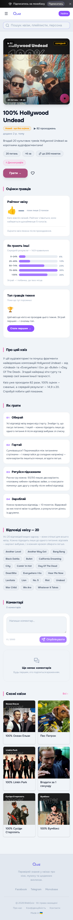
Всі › (65, 693)
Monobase (51, 889)
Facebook (21, 889)
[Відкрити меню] (6, 13)
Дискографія (14, 162)
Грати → (15, 173)
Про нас (17, 908)
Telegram (36, 889)
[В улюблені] (33, 173)
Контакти (55, 908)
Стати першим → (20, 328)
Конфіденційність (36, 908)
